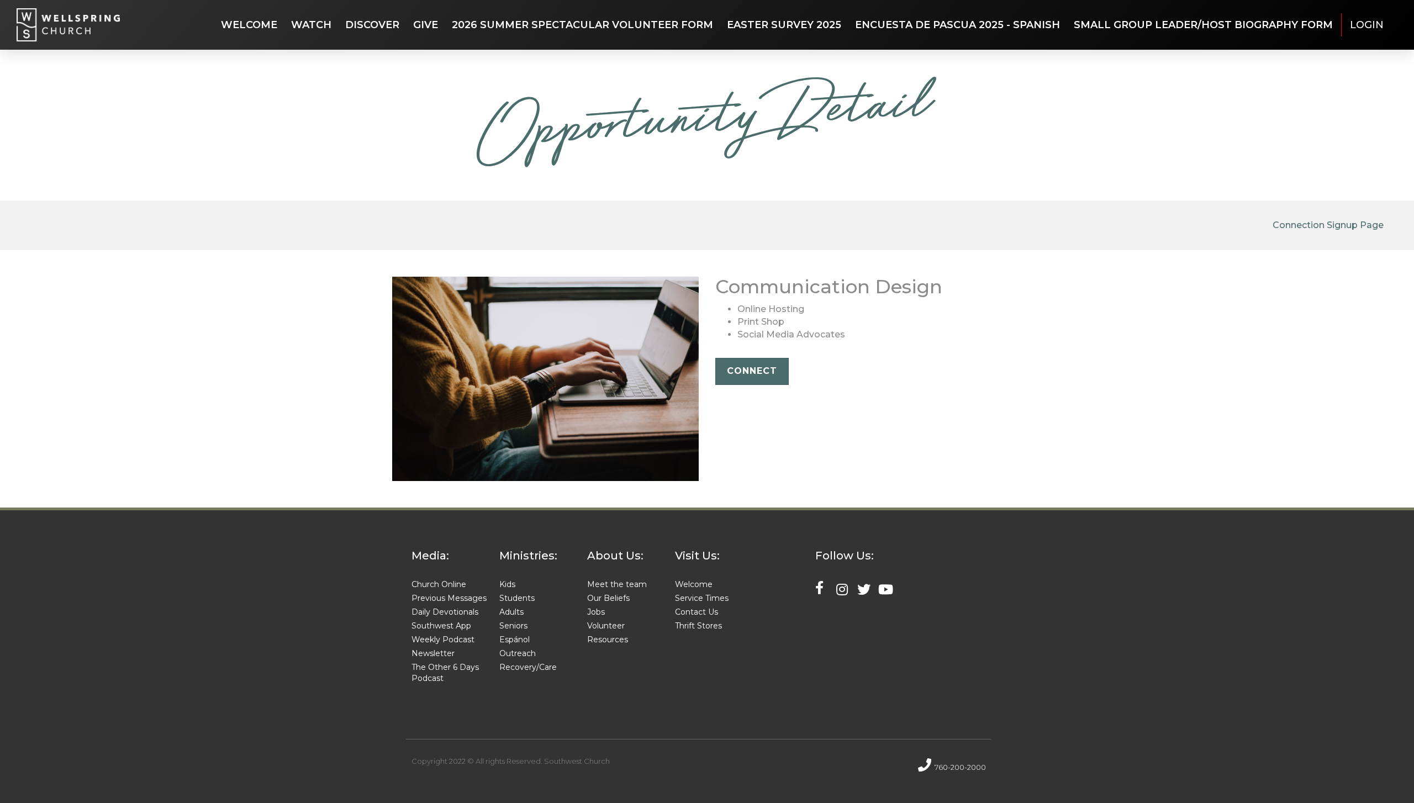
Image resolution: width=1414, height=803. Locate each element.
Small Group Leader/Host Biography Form (1203, 25)
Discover (372, 25)
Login (1367, 25)
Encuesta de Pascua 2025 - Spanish (957, 25)
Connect (752, 371)
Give (425, 25)
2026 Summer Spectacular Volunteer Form (582, 25)
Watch (311, 25)
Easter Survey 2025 (784, 25)
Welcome (249, 25)
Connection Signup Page (1328, 225)
